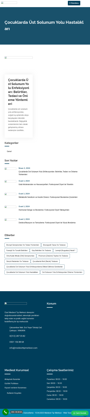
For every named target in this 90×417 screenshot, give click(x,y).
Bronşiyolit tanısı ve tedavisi (54, 245)
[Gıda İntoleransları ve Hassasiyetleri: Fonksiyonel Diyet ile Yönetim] (12, 185)
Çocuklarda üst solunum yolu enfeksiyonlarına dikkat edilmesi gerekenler (34, 267)
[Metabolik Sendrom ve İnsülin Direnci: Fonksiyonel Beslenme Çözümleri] (12, 198)
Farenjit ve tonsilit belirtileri (17, 250)
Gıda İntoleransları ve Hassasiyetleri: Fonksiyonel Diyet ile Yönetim (46, 184)
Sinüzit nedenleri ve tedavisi (17, 261)
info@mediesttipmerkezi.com (23, 348)
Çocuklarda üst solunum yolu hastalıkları (22, 272)
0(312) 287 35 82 (17, 336)
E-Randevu (74, 3)
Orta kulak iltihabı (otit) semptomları (20, 256)
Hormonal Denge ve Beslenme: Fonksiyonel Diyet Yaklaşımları (44, 210)
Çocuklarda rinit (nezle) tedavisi (45, 261)
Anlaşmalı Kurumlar (12, 379)
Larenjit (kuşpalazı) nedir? (65, 250)
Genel (9, 151)
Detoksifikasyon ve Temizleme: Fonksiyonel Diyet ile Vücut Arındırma (47, 223)
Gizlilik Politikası (11, 383)
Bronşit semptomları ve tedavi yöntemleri (22, 245)
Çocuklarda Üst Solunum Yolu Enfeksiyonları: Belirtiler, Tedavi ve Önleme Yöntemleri (18, 92)
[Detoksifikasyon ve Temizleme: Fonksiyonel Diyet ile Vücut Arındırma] (12, 223)
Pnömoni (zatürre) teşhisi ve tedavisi (53, 256)
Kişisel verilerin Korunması (15, 388)
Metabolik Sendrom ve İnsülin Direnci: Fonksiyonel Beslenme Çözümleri (48, 197)
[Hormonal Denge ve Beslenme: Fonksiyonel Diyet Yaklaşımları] (12, 211)
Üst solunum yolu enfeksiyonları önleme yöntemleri (62, 272)
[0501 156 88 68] (5, 412)
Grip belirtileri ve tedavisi (41, 250)
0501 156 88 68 (16, 342)
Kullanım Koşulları (14, 393)
